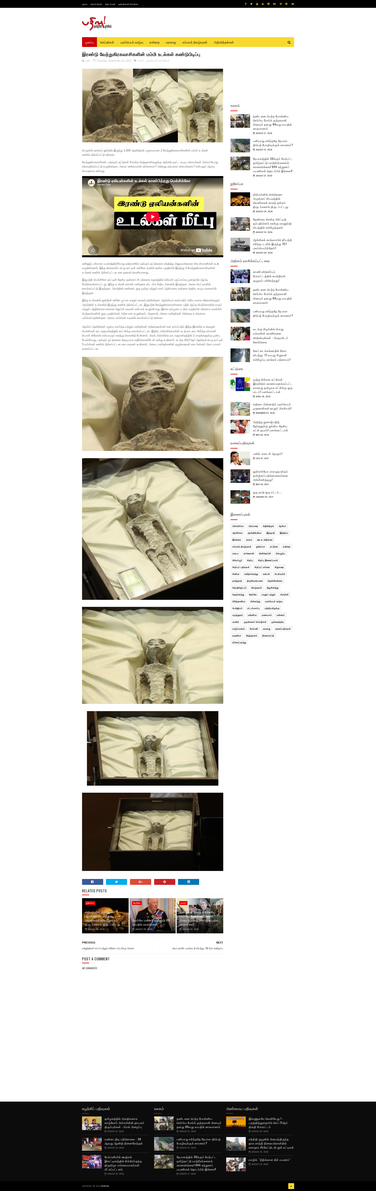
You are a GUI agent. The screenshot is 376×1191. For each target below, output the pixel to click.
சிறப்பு (250, 560)
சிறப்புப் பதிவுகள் (241, 567)
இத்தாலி (271, 532)
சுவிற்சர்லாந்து (251, 573)
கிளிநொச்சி (265, 553)
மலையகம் (267, 614)
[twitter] (251, 4)
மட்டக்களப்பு (253, 608)
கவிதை (154, 42)
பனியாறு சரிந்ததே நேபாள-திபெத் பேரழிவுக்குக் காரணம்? (273, 143)
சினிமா (236, 573)
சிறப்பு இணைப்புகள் (268, 560)
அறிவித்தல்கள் (224, 42)
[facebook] (246, 4)
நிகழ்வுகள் (256, 587)
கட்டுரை (274, 546)
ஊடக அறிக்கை (265, 539)
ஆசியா (282, 525)
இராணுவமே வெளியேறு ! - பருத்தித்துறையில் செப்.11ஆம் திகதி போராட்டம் (268, 1122)
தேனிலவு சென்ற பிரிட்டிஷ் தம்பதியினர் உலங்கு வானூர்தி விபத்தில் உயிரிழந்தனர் (272, 223)
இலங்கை (236, 539)
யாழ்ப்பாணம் (238, 628)
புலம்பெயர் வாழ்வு (131, 42)
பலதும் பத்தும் (269, 594)
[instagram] (268, 4)
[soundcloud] (292, 4)
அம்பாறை (253, 525)
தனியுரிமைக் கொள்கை (128, 4)
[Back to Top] (291, 1186)
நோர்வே (137, 903)
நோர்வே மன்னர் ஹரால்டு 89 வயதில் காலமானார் (151, 922)
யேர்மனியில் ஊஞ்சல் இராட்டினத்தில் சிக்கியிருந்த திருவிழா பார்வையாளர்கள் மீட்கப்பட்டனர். (123, 1163)
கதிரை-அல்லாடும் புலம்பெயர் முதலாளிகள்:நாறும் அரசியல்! (272, 406)
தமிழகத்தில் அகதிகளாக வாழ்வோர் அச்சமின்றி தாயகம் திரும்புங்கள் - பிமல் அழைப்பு (125, 1122)
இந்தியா (284, 532)
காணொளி (249, 553)
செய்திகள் (107, 42)
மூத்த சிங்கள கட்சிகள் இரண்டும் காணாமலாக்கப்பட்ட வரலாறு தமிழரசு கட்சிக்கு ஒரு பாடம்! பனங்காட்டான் (273, 385)
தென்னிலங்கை (275, 580)
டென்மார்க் (280, 573)
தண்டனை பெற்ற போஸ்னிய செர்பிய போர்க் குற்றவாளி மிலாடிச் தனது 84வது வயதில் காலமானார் (199, 918)
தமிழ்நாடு (237, 580)
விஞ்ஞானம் (251, 635)
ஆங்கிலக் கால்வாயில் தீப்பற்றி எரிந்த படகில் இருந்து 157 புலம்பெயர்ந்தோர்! (272, 243)
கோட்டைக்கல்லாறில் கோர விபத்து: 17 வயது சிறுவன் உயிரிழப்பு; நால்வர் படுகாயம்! (271, 355)
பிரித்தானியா (239, 601)
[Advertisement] (152, 1065)
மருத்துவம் (237, 614)
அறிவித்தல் (268, 525)
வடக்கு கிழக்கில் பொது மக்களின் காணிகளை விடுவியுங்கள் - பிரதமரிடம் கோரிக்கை (270, 335)
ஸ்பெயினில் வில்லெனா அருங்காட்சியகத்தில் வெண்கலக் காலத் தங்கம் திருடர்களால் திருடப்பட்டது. (103, 918)
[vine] (280, 4)
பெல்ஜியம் (237, 608)
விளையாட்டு (268, 635)
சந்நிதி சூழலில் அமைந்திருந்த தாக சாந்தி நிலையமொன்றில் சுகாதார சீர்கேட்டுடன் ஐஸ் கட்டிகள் (271, 1143)
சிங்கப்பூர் (237, 560)
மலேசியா (252, 614)
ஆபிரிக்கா (237, 532)
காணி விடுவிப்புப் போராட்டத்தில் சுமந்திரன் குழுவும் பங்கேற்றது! (269, 275)
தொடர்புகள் (110, 4)
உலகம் (141, 60)
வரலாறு (171, 42)
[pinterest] (286, 4)
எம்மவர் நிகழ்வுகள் (195, 42)
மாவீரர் (235, 621)
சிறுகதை (279, 567)
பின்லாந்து (255, 601)
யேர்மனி (254, 628)
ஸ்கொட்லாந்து (239, 642)
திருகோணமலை (255, 580)
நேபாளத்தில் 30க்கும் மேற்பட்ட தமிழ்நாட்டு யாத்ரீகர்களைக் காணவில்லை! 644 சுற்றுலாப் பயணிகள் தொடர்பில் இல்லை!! (273, 164)
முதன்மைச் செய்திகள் (158, 60)
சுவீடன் (266, 573)
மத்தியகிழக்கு (272, 608)
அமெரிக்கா (238, 525)
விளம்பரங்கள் (96, 4)
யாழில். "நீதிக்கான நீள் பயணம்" (270, 1159)
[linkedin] (262, 4)
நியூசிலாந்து (272, 587)
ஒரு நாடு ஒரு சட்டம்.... (267, 492)
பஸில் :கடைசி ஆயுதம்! (267, 453)
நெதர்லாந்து (238, 594)
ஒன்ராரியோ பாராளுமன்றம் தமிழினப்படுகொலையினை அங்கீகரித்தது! (270, 475)
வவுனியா (236, 635)
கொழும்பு (280, 553)
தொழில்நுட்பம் (239, 587)
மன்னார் (281, 614)
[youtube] (257, 4)
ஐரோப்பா (90, 903)
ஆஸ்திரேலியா (255, 532)
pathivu (105, 1186)
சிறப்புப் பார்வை (262, 567)
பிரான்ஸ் (284, 594)
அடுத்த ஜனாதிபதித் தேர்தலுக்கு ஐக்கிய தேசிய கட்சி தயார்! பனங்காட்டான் (270, 426)
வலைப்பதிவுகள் (283, 628)
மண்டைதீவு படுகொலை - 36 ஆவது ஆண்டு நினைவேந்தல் (124, 1141)
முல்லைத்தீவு (277, 621)
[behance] (274, 4)
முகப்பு (85, 4)
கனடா (235, 553)
